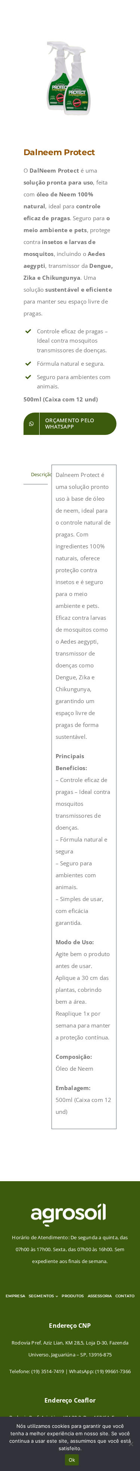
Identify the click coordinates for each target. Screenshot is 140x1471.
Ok (72, 1460)
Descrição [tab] (39, 474)
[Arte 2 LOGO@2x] (68, 1205)
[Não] (130, 1444)
